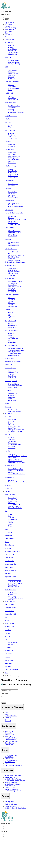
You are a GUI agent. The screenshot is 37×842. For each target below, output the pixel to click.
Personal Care (9, 413)
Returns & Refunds (10, 806)
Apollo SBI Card (10, 787)
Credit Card (8, 32)
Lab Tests (7, 26)
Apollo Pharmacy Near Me (13, 791)
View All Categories (11, 760)
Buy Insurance (9, 35)
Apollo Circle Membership (13, 784)
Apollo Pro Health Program (13, 779)
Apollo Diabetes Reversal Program (15, 780)
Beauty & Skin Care (11, 738)
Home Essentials (10, 601)
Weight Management (11, 782)
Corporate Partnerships (11, 789)
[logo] (7, 820)
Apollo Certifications (11, 716)
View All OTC (9, 757)
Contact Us (8, 721)
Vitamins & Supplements (12, 741)
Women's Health (9, 734)
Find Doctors (8, 24)
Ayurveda (7, 491)
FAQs (6, 719)
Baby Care (8, 119)
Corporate (8, 717)
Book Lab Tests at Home (12, 777)
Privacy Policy (9, 803)
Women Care (8, 364)
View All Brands (10, 762)
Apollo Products (9, 39)
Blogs (6, 763)
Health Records (9, 29)
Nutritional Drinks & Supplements (15, 262)
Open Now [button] (4, 697)
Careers (7, 714)
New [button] (6, 33)
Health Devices (9, 545)
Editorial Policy (9, 801)
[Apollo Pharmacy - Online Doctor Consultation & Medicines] (5, 9)
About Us (7, 712)
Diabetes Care (9, 731)
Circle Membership (10, 28)
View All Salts (9, 758)
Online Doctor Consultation (13, 775)
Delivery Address (6, 11)
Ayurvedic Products (10, 739)
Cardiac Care (8, 733)
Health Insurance (10, 786)
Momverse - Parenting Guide (13, 765)
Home (6, 673)
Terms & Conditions (11, 804)
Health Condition (10, 623)
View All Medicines (11, 755)
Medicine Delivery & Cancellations (15, 808)
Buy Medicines (9, 23)
